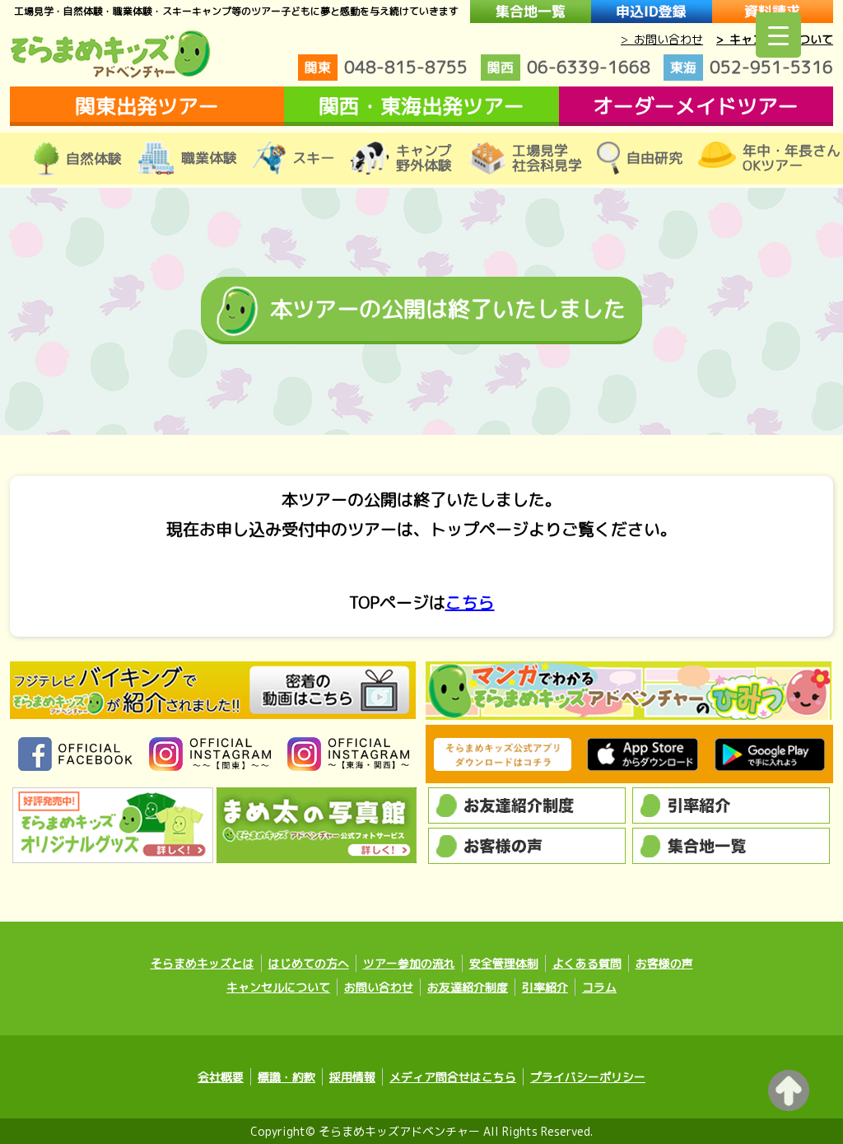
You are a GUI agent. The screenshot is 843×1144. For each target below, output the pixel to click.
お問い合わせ (378, 987)
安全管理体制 (503, 963)
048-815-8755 (386, 66)
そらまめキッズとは (202, 963)
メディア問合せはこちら (452, 1077)
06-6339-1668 (568, 66)
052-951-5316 (751, 66)
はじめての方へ (308, 963)
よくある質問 (587, 963)
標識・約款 (286, 1077)
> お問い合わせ (662, 39)
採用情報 (352, 1077)
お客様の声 (664, 963)
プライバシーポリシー (587, 1077)
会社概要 (221, 1077)
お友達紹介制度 (467, 987)
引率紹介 (545, 987)
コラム (599, 987)
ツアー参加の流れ (409, 963)
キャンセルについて (278, 987)
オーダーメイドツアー (696, 105)
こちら (470, 602)
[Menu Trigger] (778, 35)
